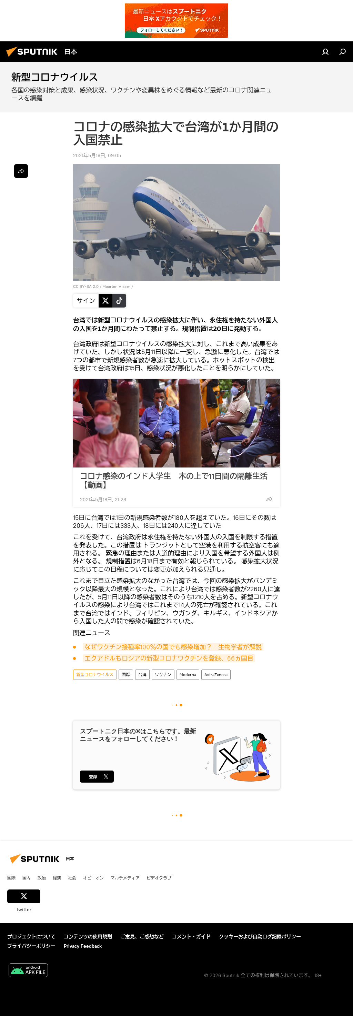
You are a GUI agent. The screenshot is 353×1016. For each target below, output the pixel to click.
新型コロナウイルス (94, 674)
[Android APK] (28, 971)
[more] (269, 499)
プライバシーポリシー (31, 946)
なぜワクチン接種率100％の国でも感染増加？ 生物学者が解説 (173, 647)
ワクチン (163, 674)
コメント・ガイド (191, 937)
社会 (72, 878)
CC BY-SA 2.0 (86, 286)
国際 (126, 674)
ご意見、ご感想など (142, 937)
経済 (57, 878)
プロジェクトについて (31, 937)
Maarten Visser (116, 286)
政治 (42, 878)
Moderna (188, 674)
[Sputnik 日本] (33, 57)
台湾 (142, 674)
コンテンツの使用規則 (88, 937)
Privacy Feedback (83, 946)
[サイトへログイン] (325, 52)
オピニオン (93, 878)
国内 (26, 878)
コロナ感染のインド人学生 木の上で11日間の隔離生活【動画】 (174, 481)
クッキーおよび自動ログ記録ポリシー (260, 937)
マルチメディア (125, 878)
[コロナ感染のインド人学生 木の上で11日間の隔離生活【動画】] (176, 423)
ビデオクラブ (159, 878)
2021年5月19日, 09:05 (97, 155)
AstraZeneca (216, 674)
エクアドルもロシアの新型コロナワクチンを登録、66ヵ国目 (168, 658)
